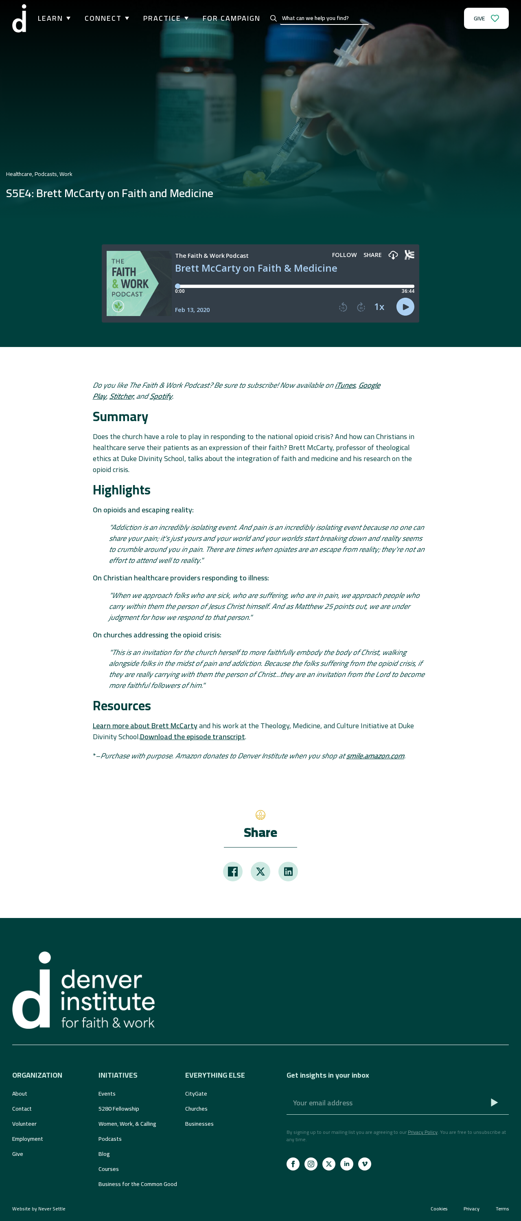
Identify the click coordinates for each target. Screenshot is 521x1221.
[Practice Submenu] (184, 18)
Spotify (161, 396)
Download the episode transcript (192, 736)
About (19, 1093)
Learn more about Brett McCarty (145, 725)
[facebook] (293, 1163)
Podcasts (110, 1138)
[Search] (273, 18)
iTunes (345, 385)
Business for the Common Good (138, 1183)
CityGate (196, 1093)
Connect (103, 18)
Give (17, 1153)
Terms (502, 1209)
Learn (50, 18)
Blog (104, 1153)
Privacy (471, 1209)
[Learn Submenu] (66, 18)
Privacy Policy (423, 1132)
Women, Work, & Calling (127, 1123)
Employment (27, 1138)
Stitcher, (122, 396)
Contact (22, 1108)
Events (107, 1093)
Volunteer (24, 1123)
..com (375, 755)
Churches (196, 1108)
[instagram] (310, 1163)
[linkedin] (346, 1163)
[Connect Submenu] (125, 18)
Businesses (199, 1123)
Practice (162, 18)
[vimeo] (364, 1163)
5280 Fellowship (119, 1108)
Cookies (439, 1209)
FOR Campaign (231, 18)
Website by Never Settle (39, 1208)
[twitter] (328, 1163)
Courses (109, 1168)
